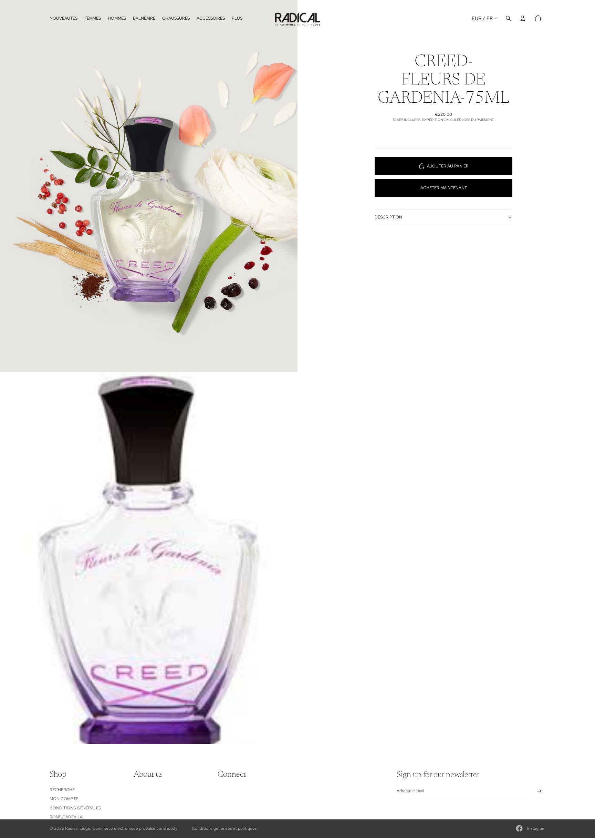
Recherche (62, 790)
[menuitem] (237, 18)
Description (388, 217)
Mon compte (64, 798)
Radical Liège (77, 828)
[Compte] (522, 18)
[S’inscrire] (539, 791)
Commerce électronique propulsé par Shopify (134, 828)
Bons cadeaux (66, 817)
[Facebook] (519, 828)
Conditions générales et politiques (224, 828)
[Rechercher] (508, 18)
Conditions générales (75, 808)
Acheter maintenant (443, 188)
